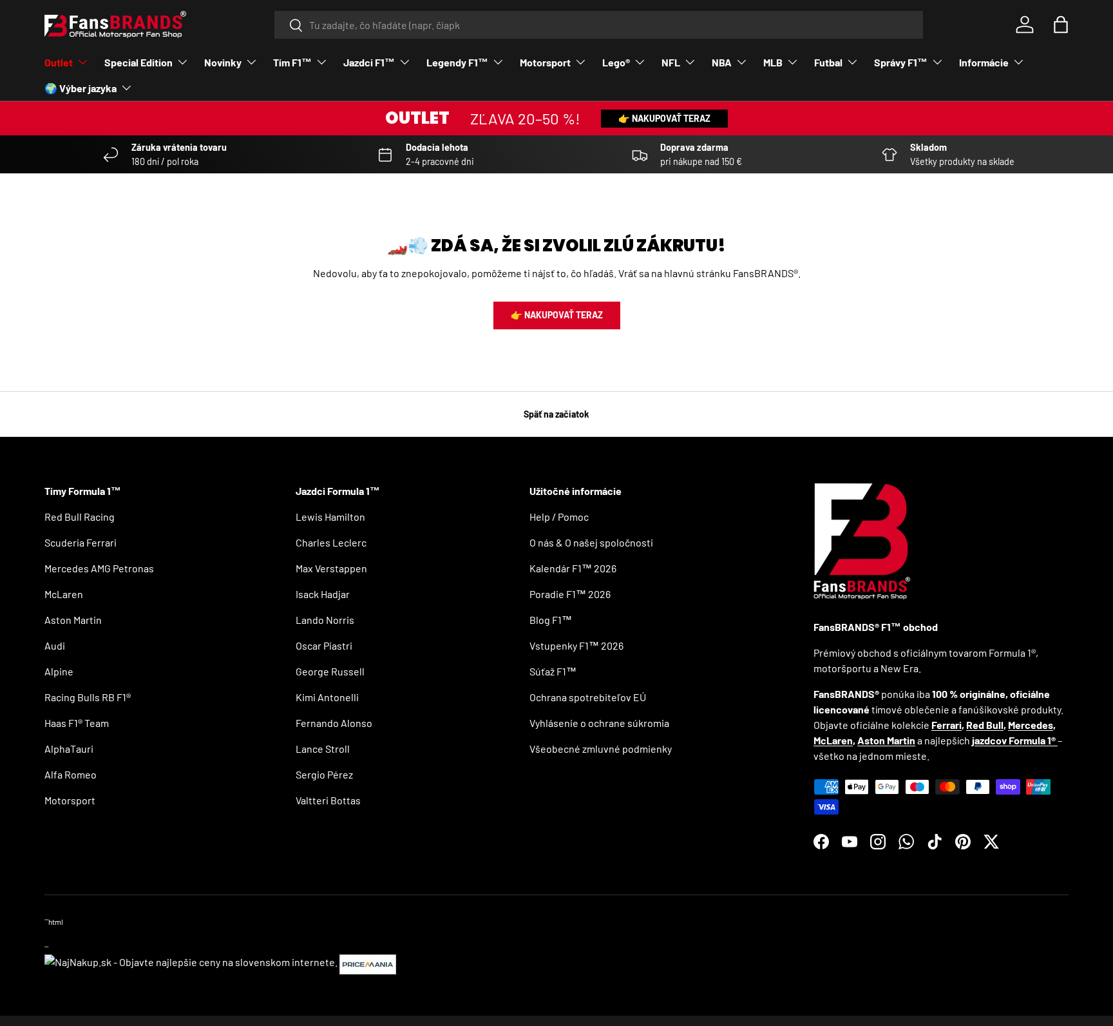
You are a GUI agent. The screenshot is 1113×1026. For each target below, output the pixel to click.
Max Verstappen (331, 568)
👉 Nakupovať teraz (664, 118)
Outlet (58, 62)
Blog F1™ (550, 620)
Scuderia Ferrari (80, 542)
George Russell (330, 671)
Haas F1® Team (76, 723)
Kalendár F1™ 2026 (572, 568)
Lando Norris (325, 620)
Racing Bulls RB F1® (87, 697)
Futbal (828, 62)
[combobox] (598, 25)
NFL (670, 62)
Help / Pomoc (559, 516)
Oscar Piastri (324, 645)
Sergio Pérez (324, 774)
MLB (773, 62)
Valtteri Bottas (328, 800)
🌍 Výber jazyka (80, 88)
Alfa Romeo (70, 774)
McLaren (63, 594)
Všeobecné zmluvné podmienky (600, 748)
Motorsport (545, 62)
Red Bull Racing (79, 516)
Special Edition (138, 62)
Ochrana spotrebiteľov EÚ (587, 697)
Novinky (223, 62)
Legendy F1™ (457, 62)
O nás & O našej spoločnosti (591, 542)
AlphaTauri (68, 748)
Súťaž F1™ (552, 671)
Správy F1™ (901, 62)
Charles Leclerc (331, 542)
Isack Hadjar (323, 594)
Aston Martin (73, 620)
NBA (722, 62)
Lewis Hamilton (330, 516)
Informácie (984, 62)
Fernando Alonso (334, 723)
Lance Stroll (323, 748)
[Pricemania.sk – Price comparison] (367, 962)
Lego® (616, 62)
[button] (1061, 24)
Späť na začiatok (556, 414)
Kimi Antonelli (327, 697)
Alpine (58, 671)
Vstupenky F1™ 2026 (576, 645)
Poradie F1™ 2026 (570, 594)
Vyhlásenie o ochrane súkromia (599, 723)
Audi (54, 645)
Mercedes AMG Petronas (99, 568)
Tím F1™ (292, 62)
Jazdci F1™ (369, 62)
